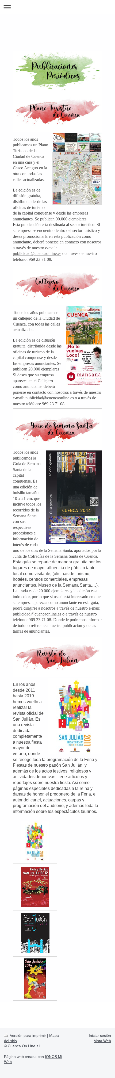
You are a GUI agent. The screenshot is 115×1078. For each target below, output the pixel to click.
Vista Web (102, 1041)
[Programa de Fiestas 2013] (35, 933)
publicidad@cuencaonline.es (37, 253)
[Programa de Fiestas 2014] (35, 978)
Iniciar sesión (100, 1035)
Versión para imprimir (28, 1035)
